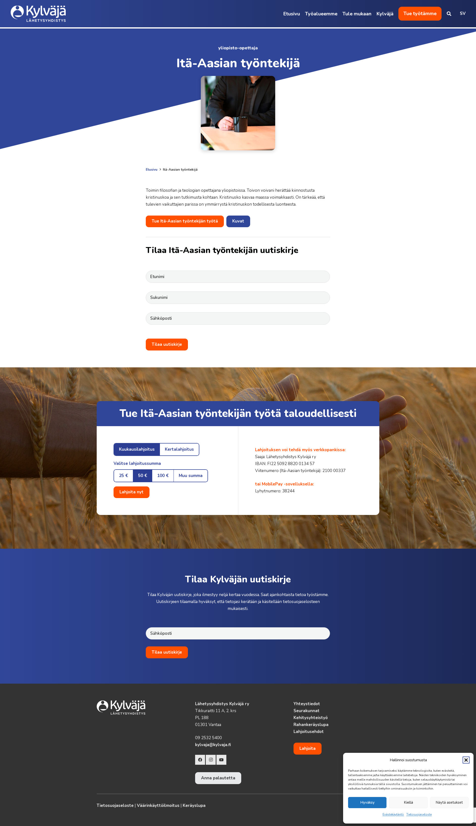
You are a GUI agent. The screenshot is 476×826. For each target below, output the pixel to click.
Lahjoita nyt (131, 492)
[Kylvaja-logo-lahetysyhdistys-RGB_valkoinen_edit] (38, 14)
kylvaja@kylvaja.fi (213, 745)
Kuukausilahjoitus (137, 449)
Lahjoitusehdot (309, 731)
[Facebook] (200, 760)
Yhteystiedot (307, 704)
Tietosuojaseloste (419, 814)
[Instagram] (211, 760)
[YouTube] (221, 760)
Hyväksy (367, 802)
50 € (142, 475)
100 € (163, 475)
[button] (466, 760)
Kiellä (408, 802)
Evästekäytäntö (393, 814)
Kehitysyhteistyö (311, 718)
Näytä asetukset (449, 802)
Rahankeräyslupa (311, 725)
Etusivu (151, 169)
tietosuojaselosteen (301, 601)
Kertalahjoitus (179, 449)
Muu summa (191, 475)
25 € (123, 475)
